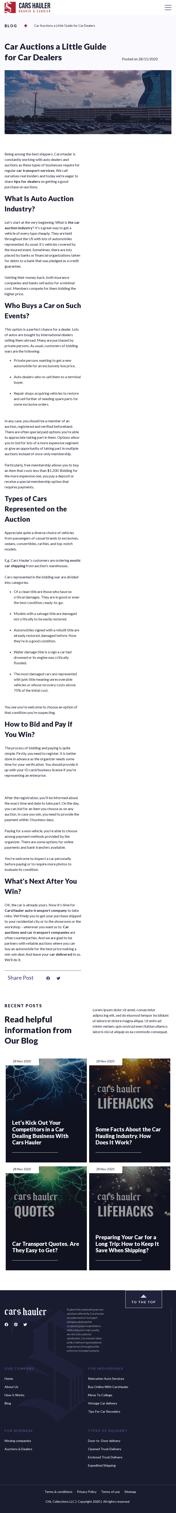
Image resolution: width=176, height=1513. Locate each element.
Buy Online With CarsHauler (108, 1387)
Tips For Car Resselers (104, 1411)
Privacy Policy (86, 1492)
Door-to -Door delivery (104, 1441)
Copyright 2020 (90, 1501)
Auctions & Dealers (18, 1449)
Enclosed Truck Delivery (105, 1457)
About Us (11, 1387)
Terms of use (110, 1492)
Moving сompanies (18, 1441)
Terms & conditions (58, 1492)
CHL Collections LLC (61, 1501)
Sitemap (130, 1492)
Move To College (100, 1395)
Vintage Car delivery (102, 1403)
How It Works (15, 1395)
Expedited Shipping (102, 1465)
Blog (11, 26)
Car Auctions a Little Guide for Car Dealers (64, 25)
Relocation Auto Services (106, 1378)
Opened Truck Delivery (104, 1449)
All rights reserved (116, 1501)
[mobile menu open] (168, 7)
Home (9, 1378)
